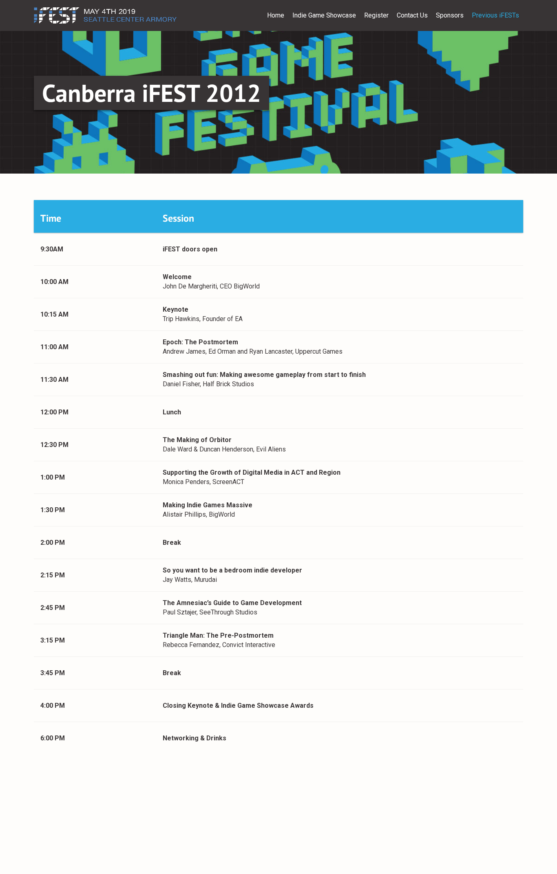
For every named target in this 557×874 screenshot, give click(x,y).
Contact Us (412, 15)
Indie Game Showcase (324, 15)
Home (275, 15)
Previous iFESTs (495, 15)
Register (376, 15)
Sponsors (450, 15)
